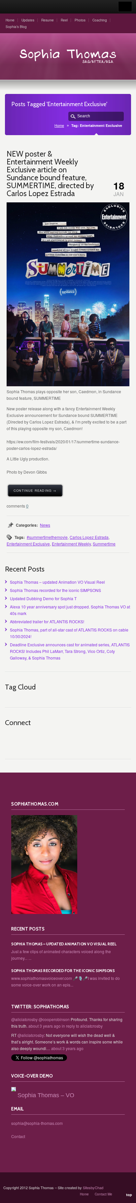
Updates (27, 20)
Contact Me (103, 1194)
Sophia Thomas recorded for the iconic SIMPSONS (55, 590)
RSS (10, 739)
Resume (47, 20)
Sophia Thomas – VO (45, 1095)
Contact (18, 1136)
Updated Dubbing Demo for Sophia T (43, 598)
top (129, 1194)
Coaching (99, 20)
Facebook (39, 739)
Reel (64, 20)
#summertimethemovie (47, 537)
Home (10, 20)
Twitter (24, 739)
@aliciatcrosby (24, 1019)
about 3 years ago (44, 1026)
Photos (80, 20)
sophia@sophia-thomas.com (37, 1123)
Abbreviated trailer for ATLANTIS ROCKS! (47, 621)
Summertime (104, 543)
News (45, 525)
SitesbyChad (93, 1187)
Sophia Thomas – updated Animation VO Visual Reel (57, 582)
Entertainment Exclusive (28, 543)
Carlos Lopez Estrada (89, 537)
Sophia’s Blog (16, 26)
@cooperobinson (54, 1019)
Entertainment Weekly (71, 543)
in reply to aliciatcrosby (82, 1026)
